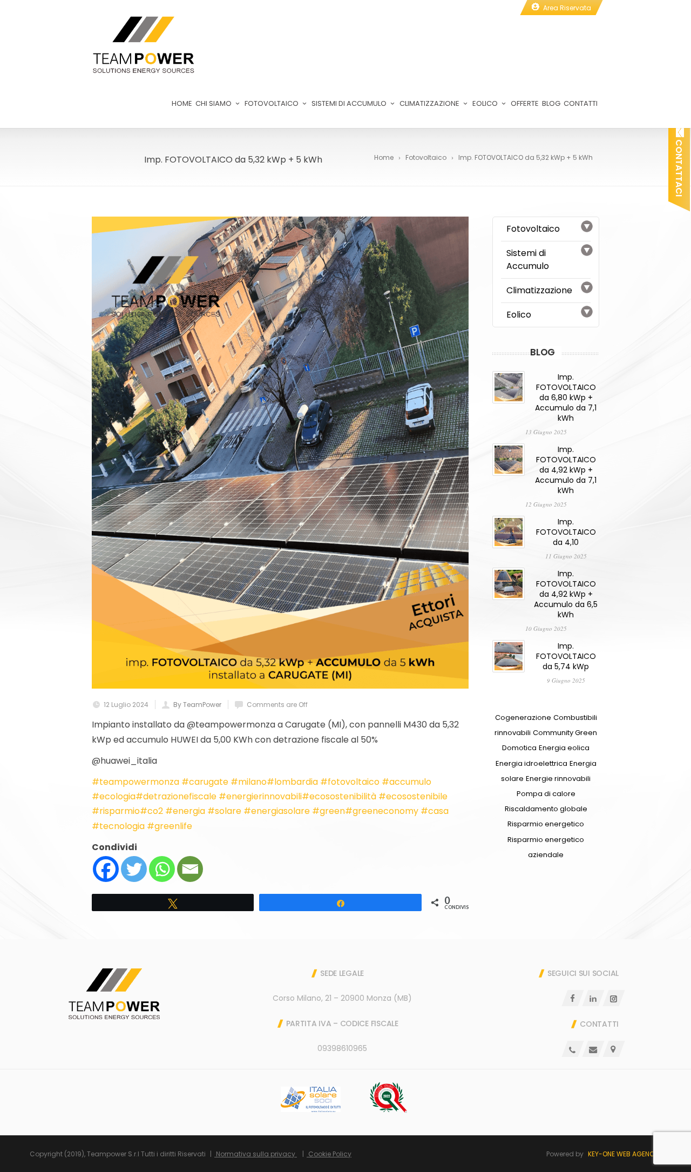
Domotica (519, 748)
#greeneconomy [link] (381, 811)
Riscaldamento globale (546, 809)
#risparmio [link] (116, 811)
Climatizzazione (429, 103)
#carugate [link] (204, 782)
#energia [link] (185, 811)
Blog (551, 103)
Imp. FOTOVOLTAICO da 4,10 (566, 532)
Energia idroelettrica (531, 763)
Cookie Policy (329, 1153)
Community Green (565, 733)
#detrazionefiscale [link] (176, 796)
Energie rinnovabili (558, 778)
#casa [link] (435, 811)
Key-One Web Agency (623, 1153)
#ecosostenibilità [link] (339, 796)
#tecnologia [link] (118, 826)
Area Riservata (567, 7)
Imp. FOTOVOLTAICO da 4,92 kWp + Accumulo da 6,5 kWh (566, 594)
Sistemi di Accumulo (349, 103)
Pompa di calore (546, 794)
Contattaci (679, 167)
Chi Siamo (213, 103)
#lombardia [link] (292, 782)
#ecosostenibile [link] (413, 796)
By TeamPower (197, 704)
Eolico (485, 103)
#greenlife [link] (169, 826)
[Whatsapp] (162, 869)
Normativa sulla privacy (255, 1153)
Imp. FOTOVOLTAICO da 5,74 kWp (566, 656)
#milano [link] (249, 782)
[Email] (190, 869)
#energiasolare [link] (276, 811)
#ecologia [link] (114, 796)
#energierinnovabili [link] (260, 796)
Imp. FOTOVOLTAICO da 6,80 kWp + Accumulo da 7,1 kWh (566, 397)
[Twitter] (134, 869)
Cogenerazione (523, 717)
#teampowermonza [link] (135, 782)
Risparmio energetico (545, 824)
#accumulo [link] (406, 782)
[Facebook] (106, 869)
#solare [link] (224, 811)
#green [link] (328, 811)
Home (182, 103)
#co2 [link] (151, 811)
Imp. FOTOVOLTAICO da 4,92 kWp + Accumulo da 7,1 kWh (566, 470)
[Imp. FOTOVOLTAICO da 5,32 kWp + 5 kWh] (280, 453)
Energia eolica (564, 748)
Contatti (581, 103)
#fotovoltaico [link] (350, 782)
